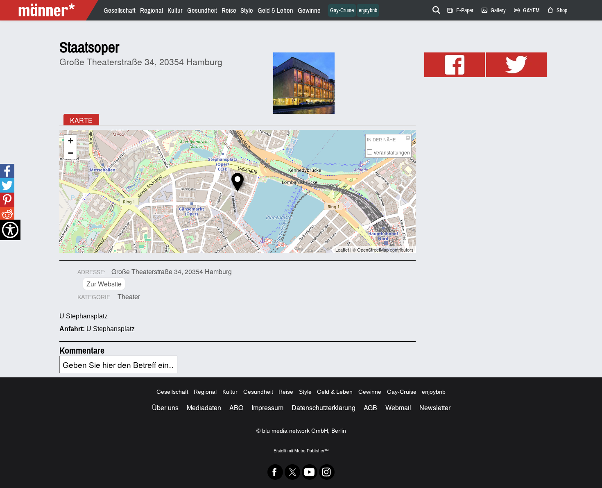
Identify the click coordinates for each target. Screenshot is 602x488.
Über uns (165, 407)
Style (246, 10)
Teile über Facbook (7, 171)
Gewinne (309, 10)
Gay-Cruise (342, 10)
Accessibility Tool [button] (10, 230)
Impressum (267, 407)
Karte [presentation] (81, 120)
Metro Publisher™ (311, 450)
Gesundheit (202, 10)
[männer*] (50, 10)
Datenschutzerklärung (323, 407)
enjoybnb (368, 10)
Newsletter (434, 407)
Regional (151, 10)
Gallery (493, 10)
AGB (370, 407)
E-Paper (460, 10)
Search (435, 8)
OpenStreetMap (373, 249)
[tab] (81, 119)
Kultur (175, 10)
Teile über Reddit (7, 214)
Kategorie (93, 297)
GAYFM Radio (526, 10)
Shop (557, 10)
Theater (129, 296)
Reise (229, 10)
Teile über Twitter (7, 185)
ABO (236, 407)
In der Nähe (381, 139)
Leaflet (342, 249)
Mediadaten (204, 407)
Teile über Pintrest (6, 200)
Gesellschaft (120, 10)
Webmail (398, 407)
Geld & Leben (275, 10)
